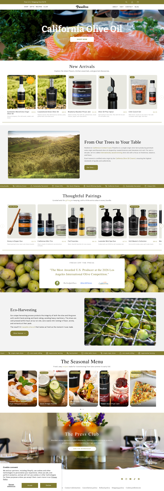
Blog (137, 7)
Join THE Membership (82, 449)
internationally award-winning (111, 152)
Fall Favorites (73, 241)
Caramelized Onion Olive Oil (48, 112)
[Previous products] (2, 97)
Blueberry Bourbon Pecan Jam (79, 112)
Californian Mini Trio (45, 241)
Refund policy (104, 488)
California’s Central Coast (102, 148)
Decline (48, 485)
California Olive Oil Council (126, 158)
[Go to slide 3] (83, 409)
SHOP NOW (82, 39)
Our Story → (91, 167)
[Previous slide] (8, 390)
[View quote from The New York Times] (70, 285)
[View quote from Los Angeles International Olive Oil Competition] (57, 285)
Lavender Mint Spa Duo (107, 241)
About (115, 7)
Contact (129, 7)
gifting (68, 200)
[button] (126, 2)
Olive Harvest (18, 333)
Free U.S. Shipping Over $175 (35, 2)
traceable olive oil (28, 327)
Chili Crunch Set (135, 112)
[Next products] (162, 97)
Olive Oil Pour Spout (106, 112)
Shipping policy (118, 488)
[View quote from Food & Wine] (87, 285)
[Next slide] (156, 390)
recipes (65, 366)
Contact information (72, 488)
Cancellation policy (89, 488)
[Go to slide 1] (80, 409)
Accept (30, 485)
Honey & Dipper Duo (15, 241)
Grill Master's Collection (138, 241)
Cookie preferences (133, 488)
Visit (122, 7)
